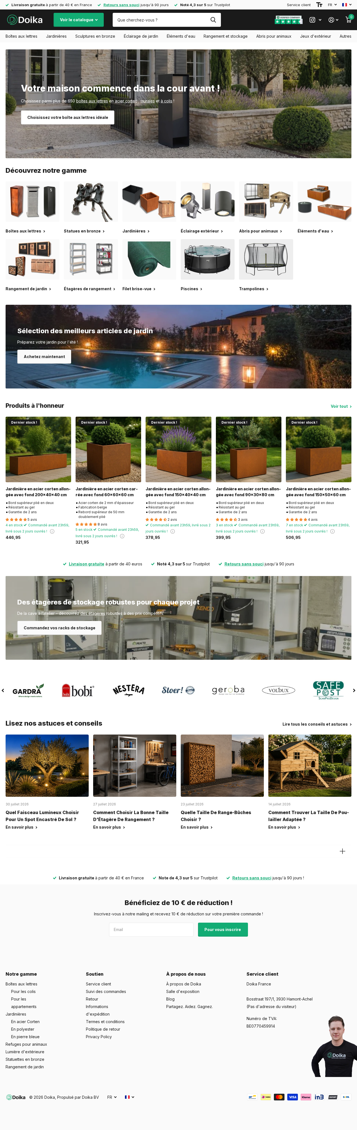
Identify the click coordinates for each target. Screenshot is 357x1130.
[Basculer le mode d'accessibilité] (319, 4)
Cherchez (213, 20)
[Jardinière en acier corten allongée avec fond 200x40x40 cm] (38, 449)
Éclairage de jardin (141, 36)
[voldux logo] (278, 690)
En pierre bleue (25, 1036)
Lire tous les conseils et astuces (316, 724)
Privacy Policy (99, 1036)
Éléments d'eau (181, 36)
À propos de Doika (183, 984)
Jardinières (56, 36)
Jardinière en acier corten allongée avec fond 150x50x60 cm (318, 491)
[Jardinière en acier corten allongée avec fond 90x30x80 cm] (248, 449)
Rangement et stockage (226, 36)
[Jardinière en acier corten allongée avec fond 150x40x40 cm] (178, 449)
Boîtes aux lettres (21, 36)
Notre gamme (21, 974)
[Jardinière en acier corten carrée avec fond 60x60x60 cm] (108, 449)
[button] (3, 690)
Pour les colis (23, 991)
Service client (299, 5)
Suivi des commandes (106, 991)
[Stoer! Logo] (178, 690)
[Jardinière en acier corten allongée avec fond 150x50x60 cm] (318, 449)
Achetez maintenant (44, 356)
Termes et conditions (105, 1021)
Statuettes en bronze (25, 1059)
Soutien (94, 974)
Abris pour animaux (273, 36)
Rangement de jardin (25, 1066)
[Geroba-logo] (228, 690)
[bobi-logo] (78, 690)
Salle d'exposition (182, 991)
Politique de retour (103, 1029)
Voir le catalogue (77, 19)
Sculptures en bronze (95, 36)
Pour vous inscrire (223, 929)
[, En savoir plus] (315, 20)
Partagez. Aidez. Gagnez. (189, 1006)
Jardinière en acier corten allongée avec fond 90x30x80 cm (248, 491)
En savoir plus (20, 827)
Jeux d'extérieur (315, 36)
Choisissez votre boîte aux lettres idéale (67, 117)
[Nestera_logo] (128, 690)
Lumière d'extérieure (25, 1051)
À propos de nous (186, 974)
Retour (92, 999)
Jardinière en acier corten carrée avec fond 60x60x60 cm (107, 491)
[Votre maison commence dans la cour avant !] (178, 103)
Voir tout (340, 406)
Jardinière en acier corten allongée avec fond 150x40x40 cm (178, 491)
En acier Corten (25, 1021)
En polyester (22, 1029)
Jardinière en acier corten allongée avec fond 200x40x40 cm (38, 491)
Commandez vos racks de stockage (59, 627)
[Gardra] (28, 690)
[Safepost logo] (328, 690)
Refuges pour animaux (26, 1044)
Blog (170, 999)
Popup (52, 531)
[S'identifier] (333, 20)
